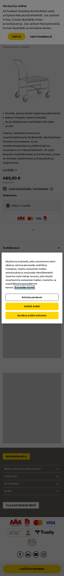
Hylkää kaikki (32, 306)
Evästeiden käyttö (24, 287)
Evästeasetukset (32, 297)
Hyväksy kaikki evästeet (31, 315)
